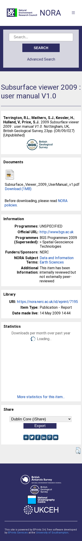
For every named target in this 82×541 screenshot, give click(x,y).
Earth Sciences (52, 262)
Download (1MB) (18, 189)
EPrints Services (18, 532)
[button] (78, 450)
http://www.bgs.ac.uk (57, 232)
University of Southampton (52, 532)
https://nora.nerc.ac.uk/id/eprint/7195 (47, 302)
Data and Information (57, 258)
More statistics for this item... (41, 397)
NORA (50, 13)
